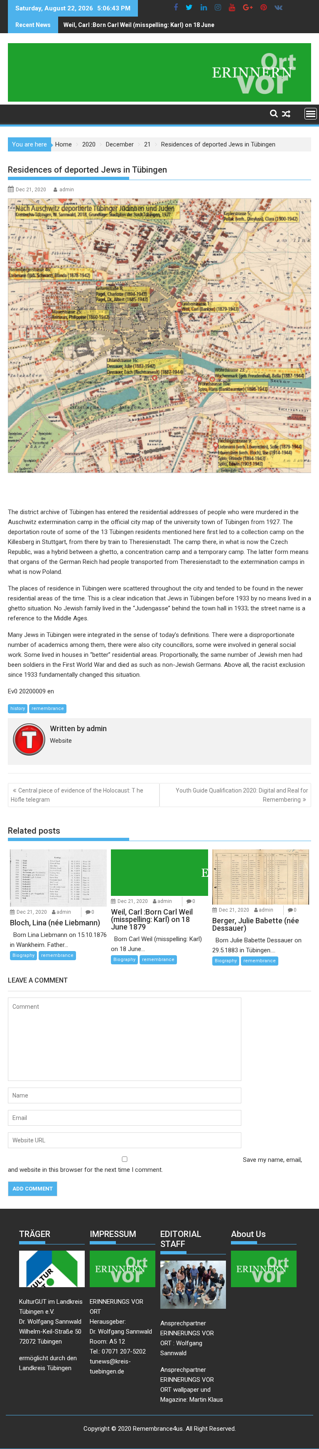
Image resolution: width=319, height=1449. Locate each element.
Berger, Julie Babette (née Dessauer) (114, 25)
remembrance (48, 708)
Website (61, 740)
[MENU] (310, 114)
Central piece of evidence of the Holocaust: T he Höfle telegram (77, 795)
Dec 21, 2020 (32, 912)
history (17, 708)
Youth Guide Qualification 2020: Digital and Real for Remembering (242, 795)
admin (66, 190)
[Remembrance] (159, 99)
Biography (23, 955)
